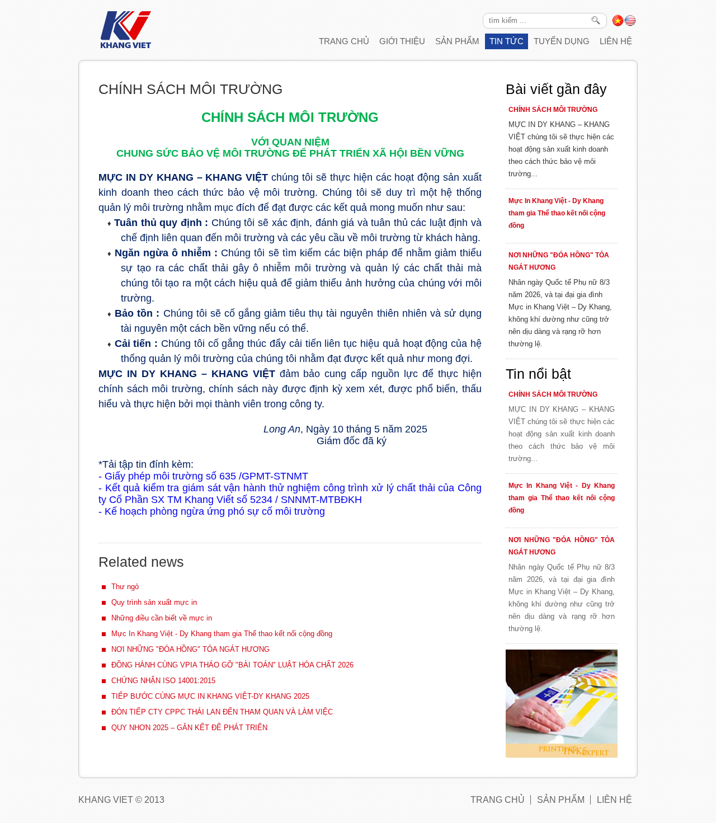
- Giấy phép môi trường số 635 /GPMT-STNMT (203, 476)
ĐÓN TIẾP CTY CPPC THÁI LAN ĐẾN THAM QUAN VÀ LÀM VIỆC (222, 712)
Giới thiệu (402, 41)
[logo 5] (126, 45)
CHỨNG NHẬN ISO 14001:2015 (163, 680)
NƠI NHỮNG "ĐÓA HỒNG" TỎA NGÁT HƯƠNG (190, 649)
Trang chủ (344, 41)
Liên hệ (616, 41)
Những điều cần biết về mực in (161, 618)
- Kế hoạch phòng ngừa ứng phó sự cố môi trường (211, 511)
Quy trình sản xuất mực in (154, 602)
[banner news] (562, 755)
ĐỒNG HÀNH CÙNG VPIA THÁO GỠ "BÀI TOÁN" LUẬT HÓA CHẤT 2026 (232, 665)
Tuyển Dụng (562, 41)
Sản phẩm (457, 41)
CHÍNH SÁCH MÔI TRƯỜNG (552, 110)
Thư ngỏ (125, 586)
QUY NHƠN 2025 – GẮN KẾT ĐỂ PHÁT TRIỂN (189, 727)
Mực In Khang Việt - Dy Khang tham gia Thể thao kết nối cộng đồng (221, 633)
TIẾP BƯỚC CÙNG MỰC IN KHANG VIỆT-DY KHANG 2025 (210, 696)
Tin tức (506, 41)
